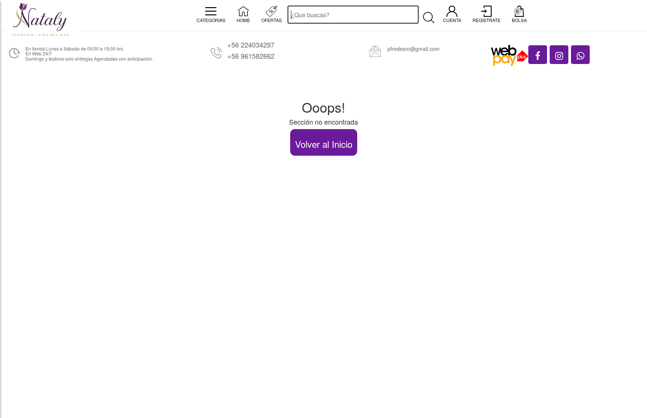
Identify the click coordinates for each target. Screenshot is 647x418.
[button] (537, 54)
